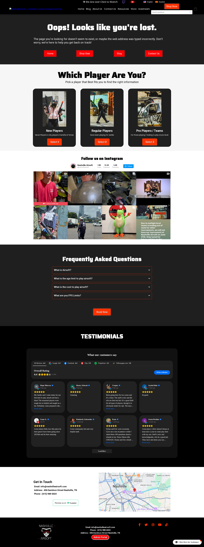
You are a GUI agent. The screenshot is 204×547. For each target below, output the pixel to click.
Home (81, 8)
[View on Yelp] (36, 420)
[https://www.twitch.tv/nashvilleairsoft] (123, 1)
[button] (148, 2)
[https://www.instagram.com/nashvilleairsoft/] (153, 524)
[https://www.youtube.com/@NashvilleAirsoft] (132, 2)
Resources (123, 8)
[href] (134, 492)
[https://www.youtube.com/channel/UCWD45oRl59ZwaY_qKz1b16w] (160, 524)
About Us (97, 8)
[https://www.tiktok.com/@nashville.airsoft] (167, 524)
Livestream (144, 8)
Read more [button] (38, 409)
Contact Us (110, 8)
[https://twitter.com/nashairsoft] (147, 524)
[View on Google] (36, 386)
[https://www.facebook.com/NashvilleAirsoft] (140, 524)
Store (133, 8)
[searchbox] (171, 12)
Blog (88, 8)
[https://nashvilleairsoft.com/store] (35, 9)
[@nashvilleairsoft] (73, 166)
